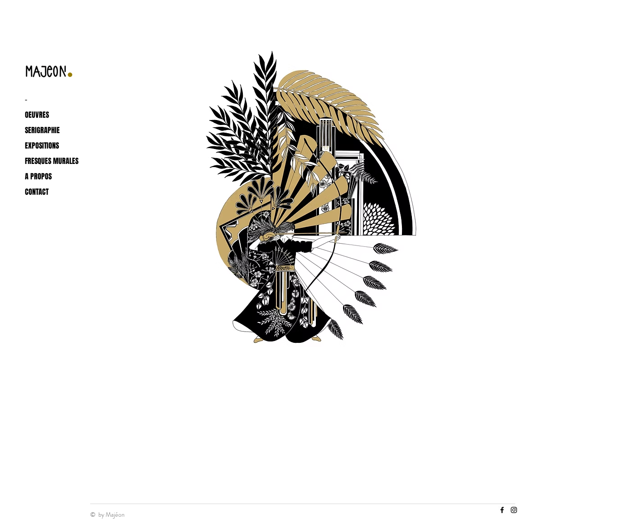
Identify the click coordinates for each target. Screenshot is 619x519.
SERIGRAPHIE (42, 130)
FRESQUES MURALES (50, 161)
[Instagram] (514, 510)
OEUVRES (37, 115)
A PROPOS (38, 176)
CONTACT (36, 192)
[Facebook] (502, 510)
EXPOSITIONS (42, 145)
